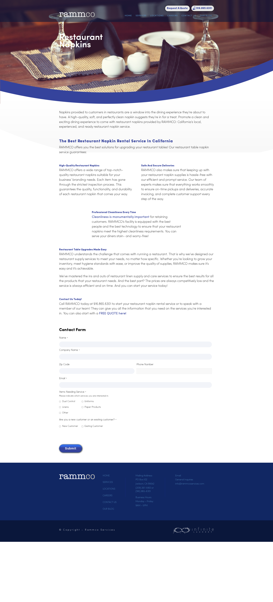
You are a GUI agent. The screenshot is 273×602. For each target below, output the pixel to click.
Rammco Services (100, 530)
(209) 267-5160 (143, 488)
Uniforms (89, 401)
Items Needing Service (72, 392)
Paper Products (92, 407)
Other (65, 413)
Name (63, 338)
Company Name (69, 350)
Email (63, 378)
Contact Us (188, 16)
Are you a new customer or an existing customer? (87, 419)
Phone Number (144, 364)
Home (128, 16)
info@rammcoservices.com (189, 484)
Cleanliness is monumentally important (120, 217)
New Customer (70, 426)
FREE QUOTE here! (112, 313)
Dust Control (68, 401)
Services (141, 16)
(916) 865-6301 (143, 491)
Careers (172, 16)
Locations (156, 16)
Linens (65, 407)
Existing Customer (93, 426)
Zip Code (64, 364)
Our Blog (206, 16)
